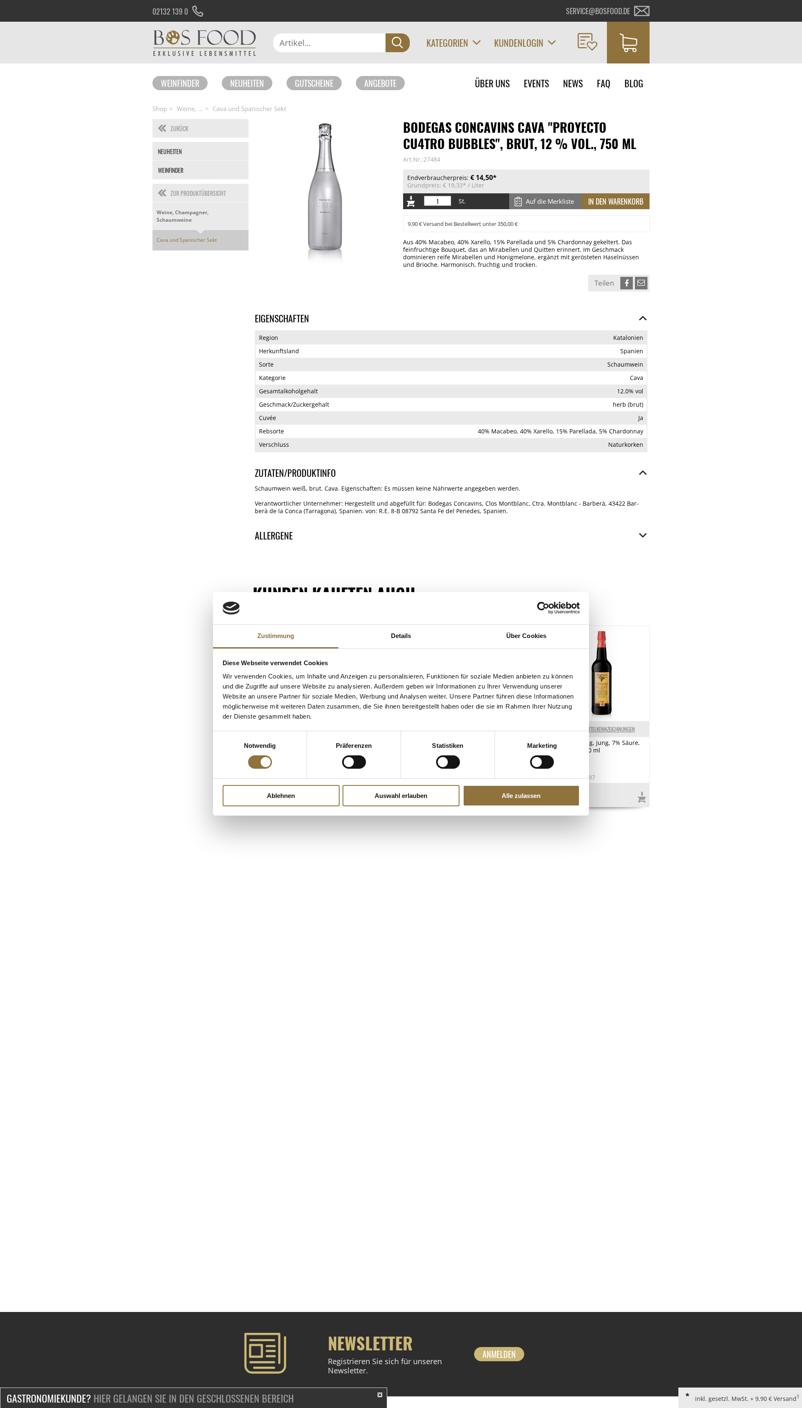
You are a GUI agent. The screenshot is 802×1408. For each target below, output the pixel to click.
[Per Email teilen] (641, 283)
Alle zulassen (521, 795)
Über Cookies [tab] (526, 635)
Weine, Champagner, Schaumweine (182, 216)
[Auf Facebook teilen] (626, 283)
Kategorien (447, 42)
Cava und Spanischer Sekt (249, 108)
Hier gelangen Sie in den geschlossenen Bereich (150, 1397)
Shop (159, 108)
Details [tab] (401, 635)
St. (462, 201)
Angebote (380, 83)
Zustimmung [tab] (275, 635)
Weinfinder (180, 83)
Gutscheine (314, 83)
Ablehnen (281, 795)
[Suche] (398, 42)
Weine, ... (190, 108)
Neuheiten (247, 83)
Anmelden (499, 1354)
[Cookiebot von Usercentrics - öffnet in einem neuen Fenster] (543, 608)
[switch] (354, 762)
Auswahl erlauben (401, 795)
